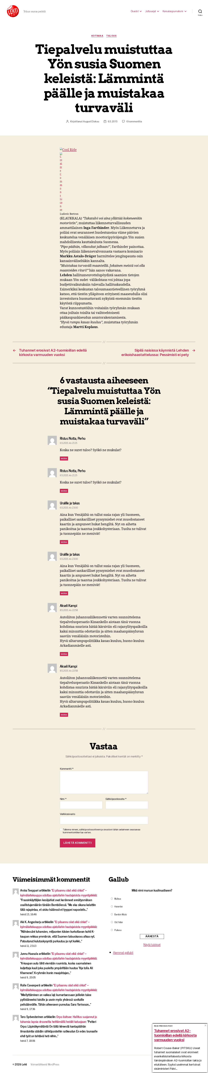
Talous (111, 35)
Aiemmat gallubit (123, 952)
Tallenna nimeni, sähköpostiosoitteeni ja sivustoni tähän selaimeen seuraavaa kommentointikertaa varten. (101, 831)
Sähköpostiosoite (116, 799)
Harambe (118, 906)
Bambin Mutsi (120, 914)
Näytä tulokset (151, 944)
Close (205, 1025)
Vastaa (64, 458)
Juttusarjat (150, 11)
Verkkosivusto (67, 814)
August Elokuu (91, 121)
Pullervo (118, 930)
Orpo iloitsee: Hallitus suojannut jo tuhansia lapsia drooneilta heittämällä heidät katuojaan (58, 1019)
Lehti (24, 1064)
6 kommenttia (134, 121)
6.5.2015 (113, 121)
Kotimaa (97, 35)
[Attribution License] (104, 182)
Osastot (135, 11)
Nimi (63, 799)
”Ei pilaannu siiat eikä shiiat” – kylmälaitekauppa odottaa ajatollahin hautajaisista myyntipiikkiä (58, 893)
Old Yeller (118, 922)
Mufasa (117, 898)
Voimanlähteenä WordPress (45, 1064)
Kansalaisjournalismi (173, 11)
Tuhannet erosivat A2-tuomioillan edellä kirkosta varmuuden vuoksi (175, 1035)
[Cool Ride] (104, 150)
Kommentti (67, 768)
